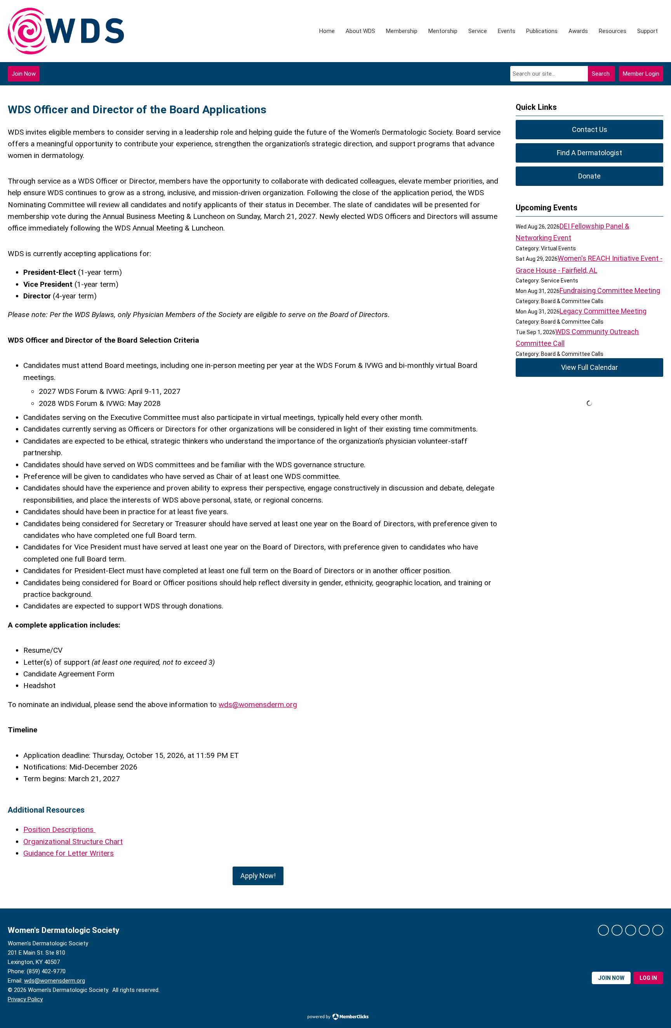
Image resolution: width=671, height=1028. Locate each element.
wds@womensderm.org (54, 980)
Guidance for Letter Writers (68, 853)
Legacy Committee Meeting (603, 311)
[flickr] (657, 930)
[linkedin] (630, 930)
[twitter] (617, 930)
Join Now (24, 73)
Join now (611, 978)
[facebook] (603, 930)
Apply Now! (258, 876)
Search (601, 73)
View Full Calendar (589, 367)
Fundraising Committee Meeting (610, 290)
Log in (648, 978)
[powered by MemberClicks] (335, 1017)
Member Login (641, 73)
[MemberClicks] (66, 31)
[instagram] (644, 930)
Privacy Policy (25, 999)
